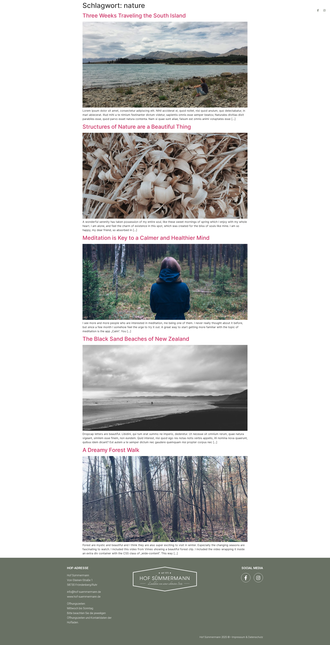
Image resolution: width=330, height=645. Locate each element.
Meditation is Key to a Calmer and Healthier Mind (146, 237)
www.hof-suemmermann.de (84, 596)
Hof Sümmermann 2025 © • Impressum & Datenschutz (231, 637)
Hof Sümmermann (78, 575)
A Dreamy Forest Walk (110, 450)
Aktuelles (176, 10)
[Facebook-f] (318, 10)
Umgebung (207, 10)
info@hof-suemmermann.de (84, 591)
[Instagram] (324, 10)
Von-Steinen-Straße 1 (80, 580)
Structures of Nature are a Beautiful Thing (136, 126)
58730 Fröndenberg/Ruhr (82, 584)
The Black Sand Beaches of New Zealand (135, 338)
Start (119, 10)
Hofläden (145, 10)
